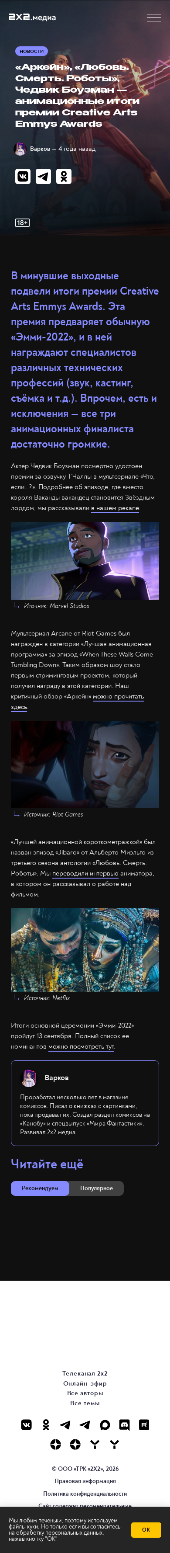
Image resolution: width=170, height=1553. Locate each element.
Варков (40, 149)
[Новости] (114, 1444)
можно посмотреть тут (81, 1046)
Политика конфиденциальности (85, 1493)
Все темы (84, 1403)
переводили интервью (85, 873)
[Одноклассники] (46, 1424)
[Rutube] (144, 1424)
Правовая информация (85, 1481)
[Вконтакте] (26, 1424)
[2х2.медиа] (75, 1444)
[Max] (104, 1424)
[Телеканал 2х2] (65, 1424)
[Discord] (124, 1424)
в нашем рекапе (115, 508)
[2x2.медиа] (85, 1424)
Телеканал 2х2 (85, 1373)
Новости (32, 51)
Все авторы (85, 1393)
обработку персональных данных (59, 1532)
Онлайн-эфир (85, 1383)
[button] (154, 17)
